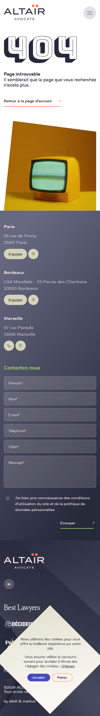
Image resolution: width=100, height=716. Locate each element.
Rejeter (62, 678)
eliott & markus (22, 700)
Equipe (15, 254)
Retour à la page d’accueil (28, 100)
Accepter (39, 678)
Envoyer (67, 522)
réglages (68, 666)
